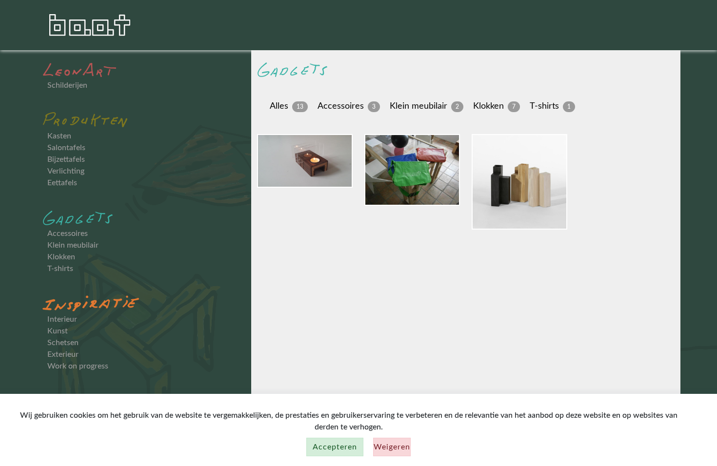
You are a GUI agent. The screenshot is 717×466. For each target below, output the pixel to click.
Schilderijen (67, 85)
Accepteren (335, 447)
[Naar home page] (90, 24)
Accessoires (67, 233)
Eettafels (62, 183)
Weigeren (392, 447)
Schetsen (63, 343)
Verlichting (65, 171)
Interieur (62, 319)
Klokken (61, 257)
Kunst (57, 331)
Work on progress (77, 366)
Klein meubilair (73, 245)
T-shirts (60, 268)
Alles (279, 106)
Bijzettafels (66, 159)
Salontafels (66, 148)
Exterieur (63, 354)
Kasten (59, 136)
